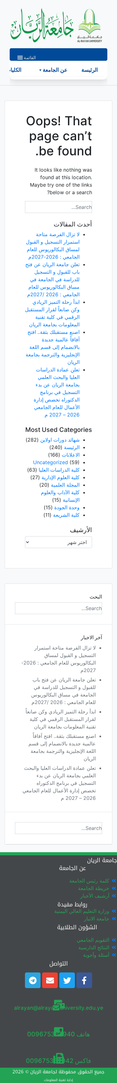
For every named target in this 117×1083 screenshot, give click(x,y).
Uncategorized (50, 462)
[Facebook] (84, 980)
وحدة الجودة (67, 507)
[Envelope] (50, 980)
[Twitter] (67, 980)
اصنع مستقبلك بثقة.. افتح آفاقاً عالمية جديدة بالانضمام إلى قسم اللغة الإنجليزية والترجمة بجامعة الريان (53, 347)
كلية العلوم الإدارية (60, 477)
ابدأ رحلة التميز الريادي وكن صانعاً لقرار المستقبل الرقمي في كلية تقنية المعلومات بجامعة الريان (61, 719)
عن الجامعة (55, 70)
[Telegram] (33, 980)
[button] (30, 57)
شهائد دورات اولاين (60, 440)
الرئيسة (89, 70)
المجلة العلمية (65, 485)
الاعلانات (71, 455)
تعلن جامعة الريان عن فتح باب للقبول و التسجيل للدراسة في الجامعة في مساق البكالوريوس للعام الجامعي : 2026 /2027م (52, 279)
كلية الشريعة (66, 515)
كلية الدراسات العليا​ (59, 470)
